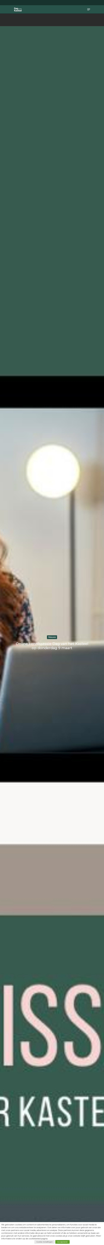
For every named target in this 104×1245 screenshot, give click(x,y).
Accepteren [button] (62, 1242)
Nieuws (52, 637)
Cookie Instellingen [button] (44, 1242)
